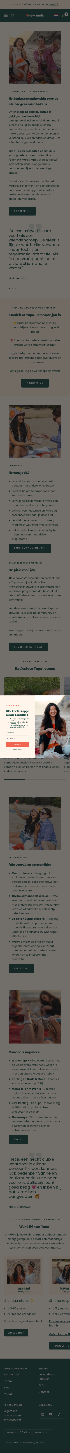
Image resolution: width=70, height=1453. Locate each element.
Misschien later (17, 749)
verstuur (17, 744)
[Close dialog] (68, 697)
